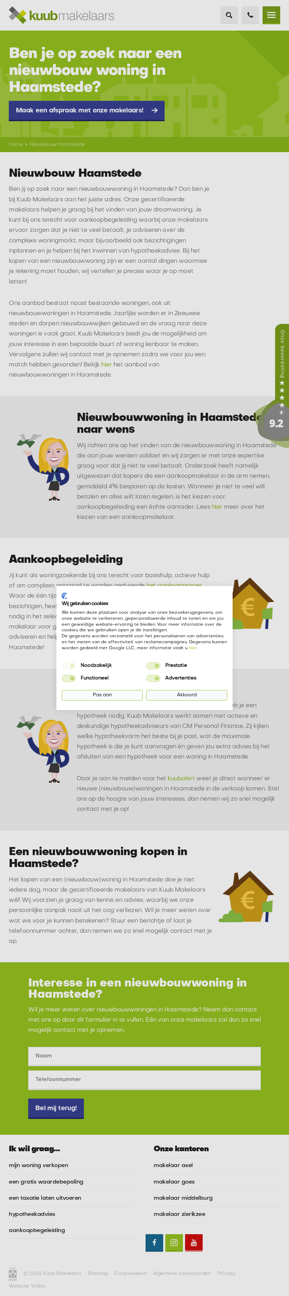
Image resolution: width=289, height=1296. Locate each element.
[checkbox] (69, 665)
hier (193, 648)
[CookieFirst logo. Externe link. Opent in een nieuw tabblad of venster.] (64, 596)
